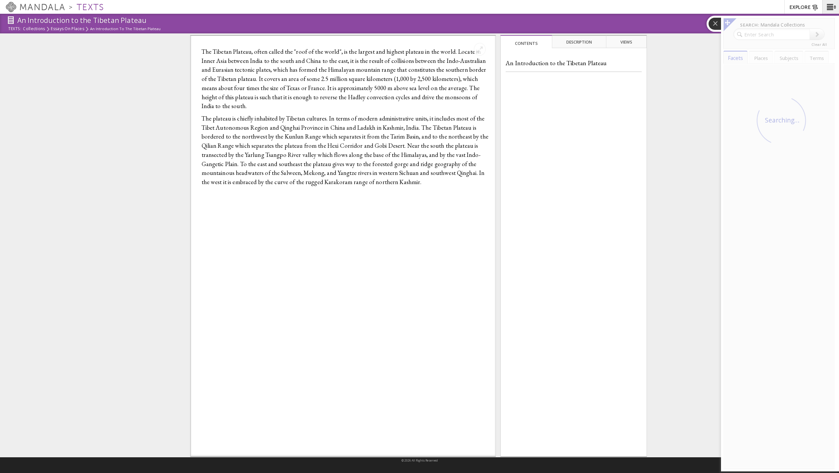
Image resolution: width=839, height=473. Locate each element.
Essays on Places (67, 29)
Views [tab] (626, 42)
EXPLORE (800, 7)
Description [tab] (579, 42)
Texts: (14, 29)
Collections (34, 29)
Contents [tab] (526, 43)
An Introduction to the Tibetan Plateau (556, 63)
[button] (830, 7)
